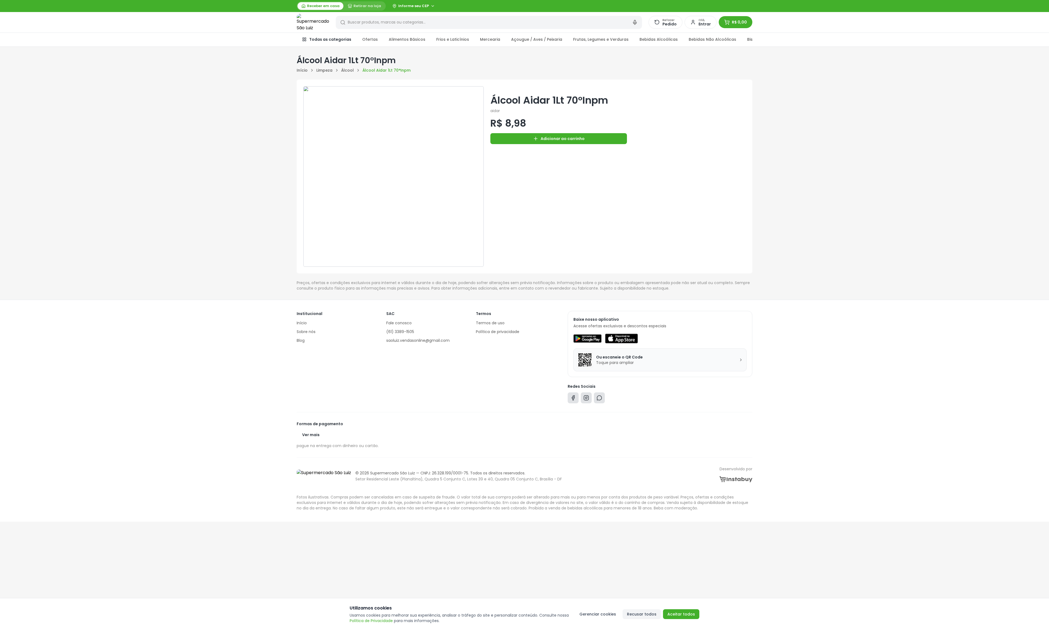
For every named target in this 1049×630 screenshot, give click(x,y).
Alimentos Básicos (407, 39)
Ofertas (370, 39)
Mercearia (490, 39)
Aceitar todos (681, 614)
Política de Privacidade (371, 620)
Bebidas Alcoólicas (659, 39)
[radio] (320, 6)
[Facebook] (573, 399)
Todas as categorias (330, 39)
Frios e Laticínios (452, 39)
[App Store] (621, 338)
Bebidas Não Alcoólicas (712, 39)
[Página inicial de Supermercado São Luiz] (313, 22)
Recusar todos (641, 614)
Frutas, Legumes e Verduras (601, 39)
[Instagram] (586, 399)
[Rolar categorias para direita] (746, 39)
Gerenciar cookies (597, 614)
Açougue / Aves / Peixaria (536, 39)
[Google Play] (587, 338)
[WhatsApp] (599, 399)
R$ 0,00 (739, 22)
